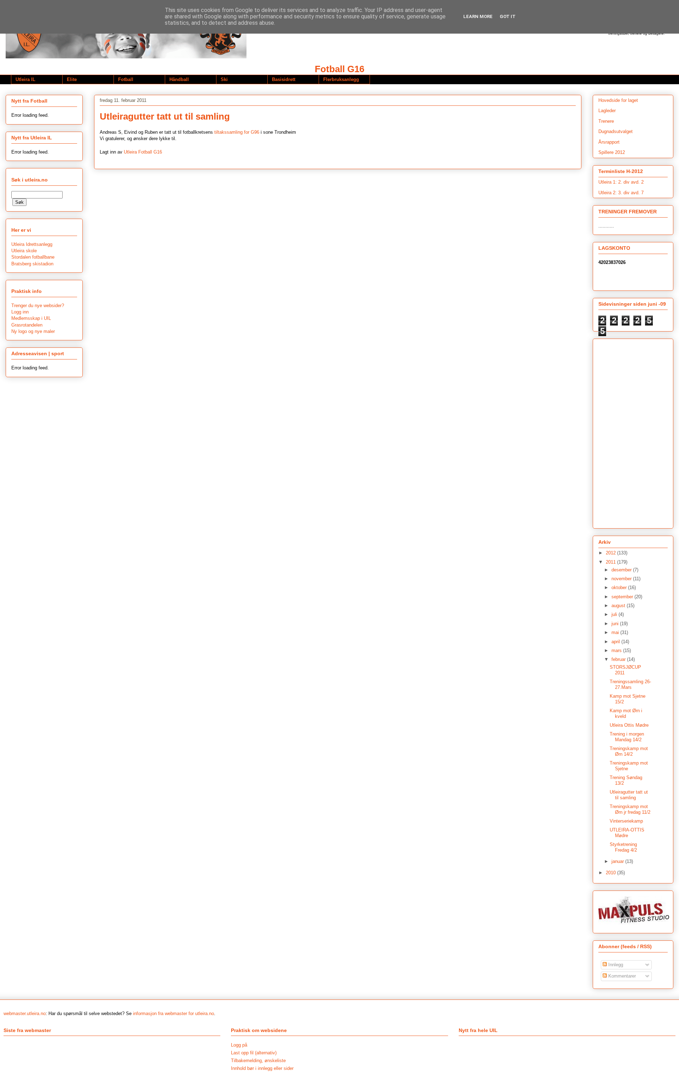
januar (618, 861)
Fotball (125, 79)
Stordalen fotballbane (32, 257)
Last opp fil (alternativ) (254, 1052)
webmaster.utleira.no (25, 1013)
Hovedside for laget (618, 100)
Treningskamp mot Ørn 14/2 (629, 751)
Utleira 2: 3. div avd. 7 (621, 192)
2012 (611, 552)
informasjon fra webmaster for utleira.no (173, 1013)
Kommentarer (621, 976)
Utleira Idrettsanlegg (31, 244)
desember (622, 569)
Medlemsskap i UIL (31, 318)
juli (615, 614)
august (619, 605)
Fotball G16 (339, 69)
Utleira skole (24, 250)
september (622, 596)
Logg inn (20, 312)
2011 (611, 562)
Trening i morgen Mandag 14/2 (627, 736)
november (622, 578)
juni (615, 623)
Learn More (478, 16)
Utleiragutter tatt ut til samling (629, 794)
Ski (224, 79)
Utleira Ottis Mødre (629, 725)
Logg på (239, 1045)
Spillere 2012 (611, 152)
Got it (508, 16)
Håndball (179, 79)
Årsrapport (609, 142)
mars (617, 650)
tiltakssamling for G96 (236, 132)
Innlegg (615, 964)
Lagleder (607, 110)
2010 (611, 872)
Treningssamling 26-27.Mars (630, 684)
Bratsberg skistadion (32, 263)
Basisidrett (283, 79)
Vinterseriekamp (626, 821)
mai (615, 632)
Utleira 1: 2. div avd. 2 (621, 182)
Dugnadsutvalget (615, 131)
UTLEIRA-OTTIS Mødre (627, 832)
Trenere (606, 121)
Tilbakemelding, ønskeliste (258, 1060)
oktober (619, 587)
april (616, 641)
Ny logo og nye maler (33, 331)
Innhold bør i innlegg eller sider (262, 1068)
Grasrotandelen (26, 325)
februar (619, 659)
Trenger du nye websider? (37, 305)
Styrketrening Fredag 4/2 (623, 847)
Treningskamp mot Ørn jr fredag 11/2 (630, 809)
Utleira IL (25, 79)
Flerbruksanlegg (341, 79)
